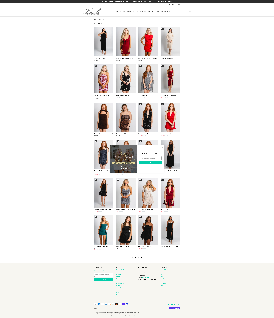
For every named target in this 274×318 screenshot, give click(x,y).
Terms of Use (119, 290)
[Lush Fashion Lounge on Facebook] (172, 4)
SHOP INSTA (112, 11)
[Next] (146, 257)
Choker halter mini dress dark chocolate (103, 133)
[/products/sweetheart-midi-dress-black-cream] (170, 230)
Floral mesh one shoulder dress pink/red (101, 96)
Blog (117, 294)
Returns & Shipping (120, 269)
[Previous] (127, 257)
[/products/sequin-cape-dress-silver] (148, 78)
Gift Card (163, 11)
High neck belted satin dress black (169, 170)
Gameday (139, 11)
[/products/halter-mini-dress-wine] (170, 193)
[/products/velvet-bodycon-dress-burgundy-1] (170, 78)
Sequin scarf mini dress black (145, 133)
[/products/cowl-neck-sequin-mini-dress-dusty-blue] (126, 193)
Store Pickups (119, 272)
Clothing (118, 11)
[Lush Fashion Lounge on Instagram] (176, 4)
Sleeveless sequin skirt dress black (102, 209)
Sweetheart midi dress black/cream (169, 246)
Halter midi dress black (99, 58)
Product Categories (120, 285)
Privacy (117, 292)
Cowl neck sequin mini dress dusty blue (125, 209)
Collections (126, 11)
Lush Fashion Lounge (101, 308)
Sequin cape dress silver (144, 95)
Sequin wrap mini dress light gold (146, 209)
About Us (118, 281)
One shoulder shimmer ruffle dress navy (102, 171)
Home (95, 19)
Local (133, 11)
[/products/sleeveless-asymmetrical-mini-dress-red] (148, 41)
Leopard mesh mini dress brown (124, 133)
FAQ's (117, 278)
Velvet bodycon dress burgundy (168, 95)
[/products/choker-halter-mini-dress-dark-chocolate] (103, 117)
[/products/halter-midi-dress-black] (103, 41)
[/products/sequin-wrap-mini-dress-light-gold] (148, 193)
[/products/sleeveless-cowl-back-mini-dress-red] (126, 41)
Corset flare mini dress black (123, 246)
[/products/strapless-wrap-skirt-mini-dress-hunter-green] (103, 230)
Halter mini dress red (166, 133)
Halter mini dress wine (166, 209)
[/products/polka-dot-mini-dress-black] (126, 78)
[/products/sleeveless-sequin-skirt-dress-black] (103, 193)
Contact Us (118, 274)
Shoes (145, 11)
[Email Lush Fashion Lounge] (169, 4)
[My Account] (184, 11)
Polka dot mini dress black (122, 95)
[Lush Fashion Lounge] (92, 11)
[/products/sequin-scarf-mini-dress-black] (148, 117)
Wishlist (169, 11)
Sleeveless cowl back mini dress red (124, 58)
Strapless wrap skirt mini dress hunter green (103, 247)
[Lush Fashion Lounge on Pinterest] (179, 4)
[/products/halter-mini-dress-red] (170, 117)
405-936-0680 (145, 277)
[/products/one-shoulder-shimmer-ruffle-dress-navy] (103, 154)
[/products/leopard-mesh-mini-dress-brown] (126, 117)
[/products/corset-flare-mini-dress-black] (148, 230)
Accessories (151, 11)
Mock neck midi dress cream (167, 58)
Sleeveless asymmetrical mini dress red (147, 58)
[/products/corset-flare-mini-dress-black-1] (126, 230)
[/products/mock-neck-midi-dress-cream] (170, 41)
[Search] (180, 11)
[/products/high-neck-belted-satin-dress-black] (170, 154)
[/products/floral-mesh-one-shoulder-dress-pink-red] (103, 78)
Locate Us (118, 276)
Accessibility (119, 287)
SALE (158, 11)
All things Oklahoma (120, 283)
